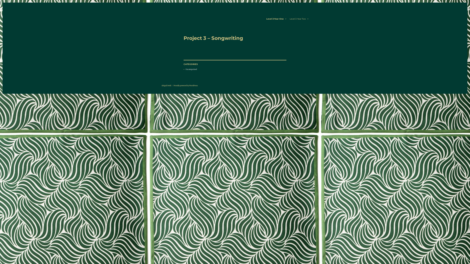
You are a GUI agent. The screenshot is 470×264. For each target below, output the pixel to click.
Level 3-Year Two (298, 19)
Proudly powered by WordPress (186, 86)
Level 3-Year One (275, 19)
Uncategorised (191, 69)
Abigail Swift (166, 86)
